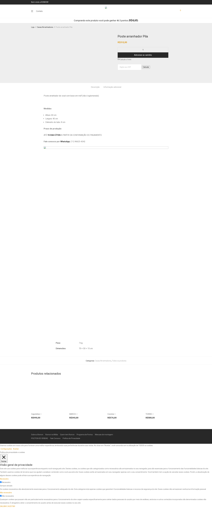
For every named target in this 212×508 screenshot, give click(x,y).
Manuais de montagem (104, 435)
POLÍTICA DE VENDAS (39, 438)
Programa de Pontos (85, 435)
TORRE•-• (150, 414)
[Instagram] (180, 2)
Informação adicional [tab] (112, 87)
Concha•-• (111, 414)
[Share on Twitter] (122, 74)
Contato (39, 11)
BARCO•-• (73, 414)
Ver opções (60, 408)
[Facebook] (177, 2)
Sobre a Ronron (37, 435)
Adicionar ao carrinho (143, 55)
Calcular (146, 67)
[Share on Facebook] (118, 74)
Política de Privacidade (71, 438)
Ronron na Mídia (51, 435)
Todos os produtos (119, 361)
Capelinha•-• (36, 414)
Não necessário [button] (6, 493)
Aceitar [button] (16, 449)
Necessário (6, 482)
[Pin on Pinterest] (125, 74)
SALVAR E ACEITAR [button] (7, 506)
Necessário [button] (4, 479)
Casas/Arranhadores (45, 27)
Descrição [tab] (95, 87)
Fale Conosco (55, 438)
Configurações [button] (6, 449)
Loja (32, 27)
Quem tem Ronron (67, 435)
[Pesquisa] (170, 11)
